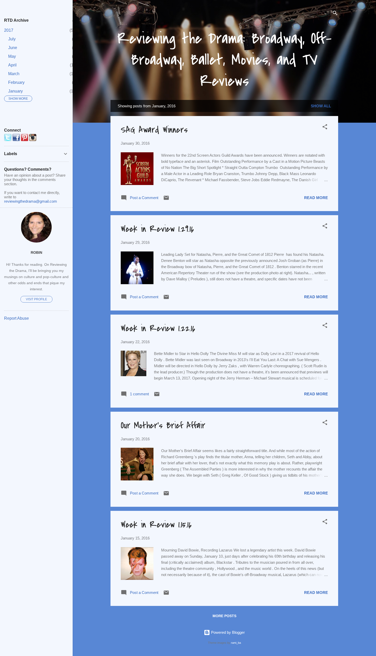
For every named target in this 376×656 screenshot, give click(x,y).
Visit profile (36, 299)
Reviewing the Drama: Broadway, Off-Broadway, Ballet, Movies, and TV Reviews (224, 60)
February (16, 82)
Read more (316, 197)
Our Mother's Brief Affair (163, 425)
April (12, 65)
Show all (321, 106)
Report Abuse (16, 318)
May (12, 56)
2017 (8, 30)
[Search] (335, 14)
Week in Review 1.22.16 (158, 328)
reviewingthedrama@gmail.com (30, 201)
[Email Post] (166, 199)
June (12, 47)
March (13, 74)
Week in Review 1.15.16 (156, 525)
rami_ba (236, 642)
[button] (325, 128)
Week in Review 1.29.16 (157, 229)
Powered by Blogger (227, 632)
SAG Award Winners (154, 130)
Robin (36, 253)
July (12, 39)
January (15, 91)
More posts (224, 616)
